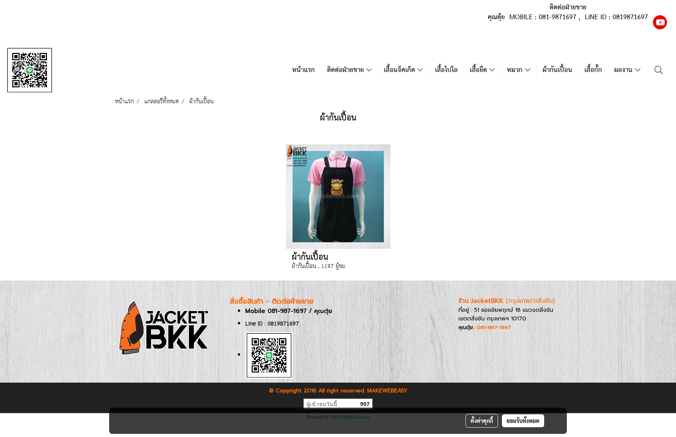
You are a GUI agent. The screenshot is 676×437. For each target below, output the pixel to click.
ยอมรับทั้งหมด (523, 420)
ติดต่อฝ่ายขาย (346, 70)
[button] (658, 70)
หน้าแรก (303, 70)
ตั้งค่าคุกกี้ (482, 420)
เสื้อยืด (479, 70)
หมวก (516, 70)
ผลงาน (624, 70)
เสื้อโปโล (446, 70)
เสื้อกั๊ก (593, 70)
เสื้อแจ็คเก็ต (400, 70)
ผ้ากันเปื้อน (557, 70)
